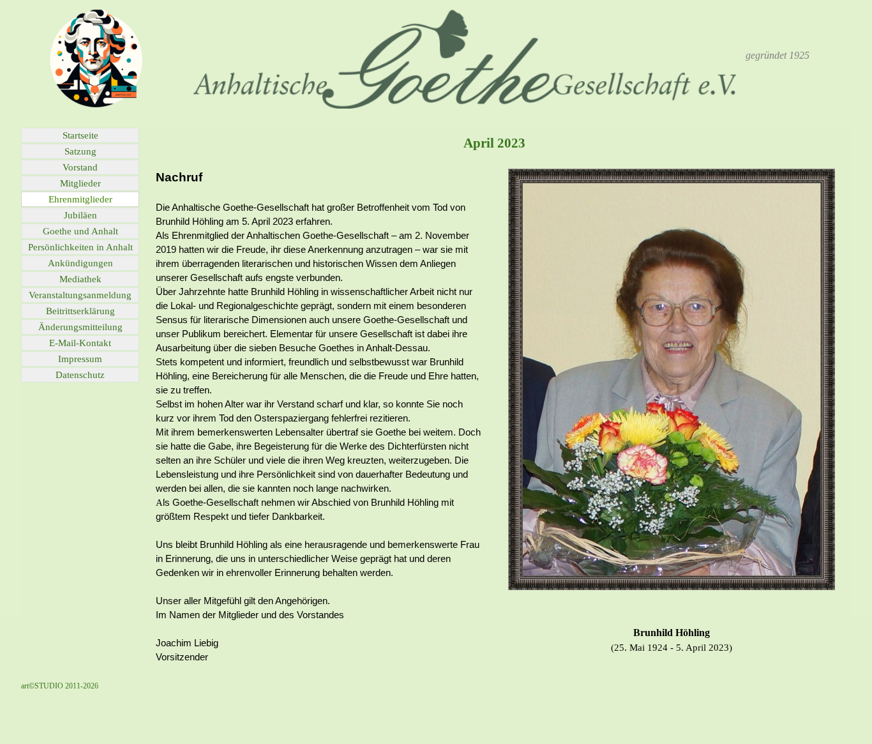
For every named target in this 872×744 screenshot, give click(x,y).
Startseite (80, 135)
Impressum (80, 359)
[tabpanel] (777, 55)
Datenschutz (80, 375)
